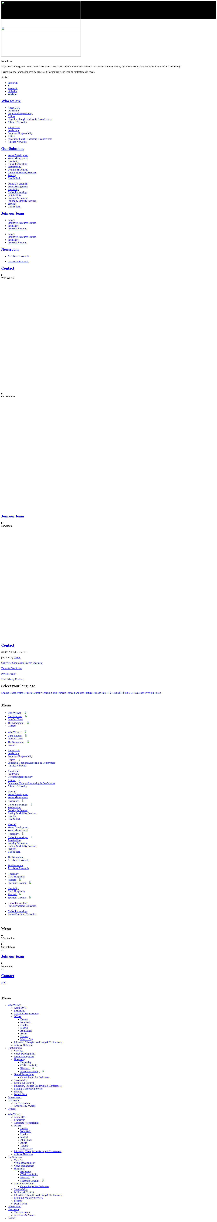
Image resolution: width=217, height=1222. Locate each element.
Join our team (12, 213)
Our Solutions (12, 148)
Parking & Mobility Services (22, 172)
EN (3, 982)
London (24, 1025)
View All (18, 1050)
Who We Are (14, 712)
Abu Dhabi (26, 1030)
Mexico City (26, 1039)
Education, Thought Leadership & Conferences (31, 762)
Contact (7, 268)
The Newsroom (16, 723)
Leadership (13, 110)
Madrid (24, 1027)
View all (12, 791)
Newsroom (10, 249)
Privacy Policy (8, 673)
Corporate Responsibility (20, 113)
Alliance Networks (17, 122)
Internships (13, 225)
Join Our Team (15, 719)
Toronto (24, 1036)
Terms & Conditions (11, 668)
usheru (17, 657)
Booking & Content (17, 169)
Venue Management (18, 158)
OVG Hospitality (16, 876)
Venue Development (18, 155)
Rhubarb (12, 879)
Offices (11, 116)
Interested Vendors (17, 228)
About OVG (14, 107)
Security (12, 175)
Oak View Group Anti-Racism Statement (21, 663)
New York (25, 1022)
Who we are (11, 101)
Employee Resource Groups (22, 222)
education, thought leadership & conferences (30, 119)
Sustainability (14, 166)
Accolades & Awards (18, 256)
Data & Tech (14, 178)
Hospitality (13, 161)
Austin (23, 1033)
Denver (24, 1019)
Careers (11, 220)
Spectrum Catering (17, 883)
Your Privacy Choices (12, 679)
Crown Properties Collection (22, 906)
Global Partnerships (17, 164)
